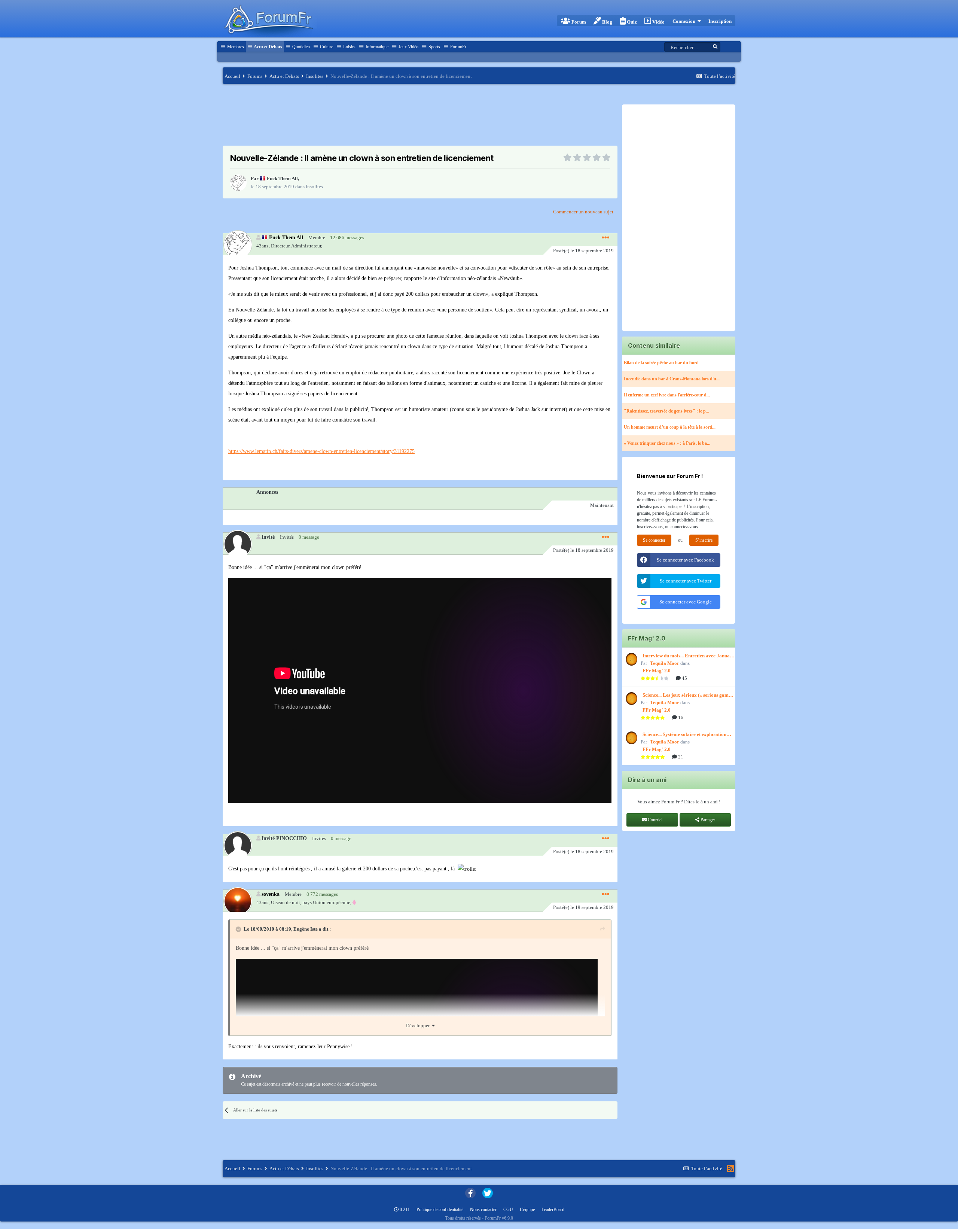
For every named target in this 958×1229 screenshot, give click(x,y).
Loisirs (349, 46)
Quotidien (300, 46)
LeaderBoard (552, 1209)
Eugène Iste (305, 929)
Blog (606, 22)
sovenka (271, 894)
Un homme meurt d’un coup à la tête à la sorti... (670, 427)
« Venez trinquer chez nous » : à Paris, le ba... (667, 443)
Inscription (720, 21)
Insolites (314, 186)
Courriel (654, 819)
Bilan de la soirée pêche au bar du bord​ (661, 362)
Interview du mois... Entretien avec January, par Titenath (689, 656)
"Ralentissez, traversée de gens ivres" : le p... (666, 411)
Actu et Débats (267, 46)
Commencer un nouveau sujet (583, 212)
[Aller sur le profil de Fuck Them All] (238, 182)
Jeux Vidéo (407, 46)
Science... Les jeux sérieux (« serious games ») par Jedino (688, 695)
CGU (508, 1209)
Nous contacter (483, 1209)
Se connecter (654, 540)
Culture (326, 46)
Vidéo (658, 22)
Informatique (376, 46)
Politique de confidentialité (440, 1209)
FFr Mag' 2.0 (657, 670)
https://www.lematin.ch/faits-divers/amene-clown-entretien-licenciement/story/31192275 (321, 451)
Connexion (685, 21)
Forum (578, 22)
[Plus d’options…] (605, 237)
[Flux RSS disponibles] (730, 1169)
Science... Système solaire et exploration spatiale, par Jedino (684, 734)
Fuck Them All (282, 178)
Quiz (631, 22)
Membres (235, 46)
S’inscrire (704, 540)
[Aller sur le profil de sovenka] (237, 901)
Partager (707, 819)
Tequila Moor (664, 663)
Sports (433, 46)
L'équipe (527, 1209)
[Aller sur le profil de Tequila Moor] (630, 659)
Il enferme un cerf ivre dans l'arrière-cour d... (667, 395)
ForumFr (457, 46)
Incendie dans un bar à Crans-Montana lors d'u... (672, 378)
